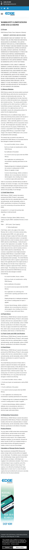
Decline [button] (7, 547)
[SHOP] (7, 501)
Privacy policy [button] (15, 544)
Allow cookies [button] (20, 547)
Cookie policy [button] (6, 544)
